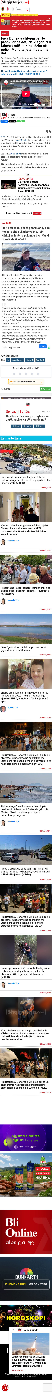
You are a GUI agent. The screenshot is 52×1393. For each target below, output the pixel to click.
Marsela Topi (14, 540)
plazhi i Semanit (17, 360)
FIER (3, 137)
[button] (5, 1387)
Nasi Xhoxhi (21, 140)
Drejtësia (27, 426)
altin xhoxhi (30, 360)
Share (5, 121)
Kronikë (5, 34)
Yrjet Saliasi (13, 708)
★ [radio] (14, 373)
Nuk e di (39, 426)
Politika (16, 426)
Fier (8, 360)
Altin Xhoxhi (15, 153)
